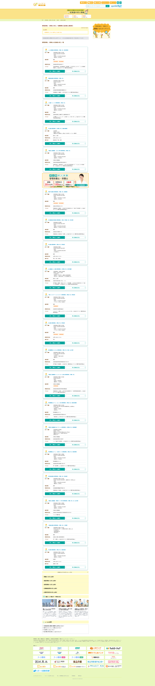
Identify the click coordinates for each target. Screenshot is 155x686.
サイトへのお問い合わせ (49, 675)
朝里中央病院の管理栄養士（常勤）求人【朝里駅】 (58, 191)
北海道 (58, 20)
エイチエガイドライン (37, 675)
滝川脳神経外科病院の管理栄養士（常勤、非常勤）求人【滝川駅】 (61, 220)
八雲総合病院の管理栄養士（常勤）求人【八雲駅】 (58, 525)
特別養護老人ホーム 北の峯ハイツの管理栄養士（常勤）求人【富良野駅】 (62, 451)
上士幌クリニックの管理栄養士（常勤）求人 (56, 102)
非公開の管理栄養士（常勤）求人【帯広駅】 (56, 244)
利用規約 (73, 675)
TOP (42, 20)
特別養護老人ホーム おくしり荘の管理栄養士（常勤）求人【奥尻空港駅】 (62, 402)
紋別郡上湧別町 (63, 20)
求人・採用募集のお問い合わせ (63, 675)
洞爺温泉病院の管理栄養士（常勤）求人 (56, 78)
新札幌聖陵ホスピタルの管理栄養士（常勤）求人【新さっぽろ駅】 (61, 350)
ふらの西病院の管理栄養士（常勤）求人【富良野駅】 (58, 50)
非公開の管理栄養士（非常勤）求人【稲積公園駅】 (58, 128)
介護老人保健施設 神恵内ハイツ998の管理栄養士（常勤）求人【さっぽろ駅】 (63, 500)
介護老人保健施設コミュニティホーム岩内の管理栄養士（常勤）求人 (61, 374)
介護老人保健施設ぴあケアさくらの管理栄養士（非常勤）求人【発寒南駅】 (62, 427)
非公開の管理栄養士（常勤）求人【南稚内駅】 (57, 549)
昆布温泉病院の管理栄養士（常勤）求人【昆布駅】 (58, 476)
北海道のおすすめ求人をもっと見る (65, 572)
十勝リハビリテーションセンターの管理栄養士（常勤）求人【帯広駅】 (61, 294)
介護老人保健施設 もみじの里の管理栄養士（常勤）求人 (59, 150)
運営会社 (79, 675)
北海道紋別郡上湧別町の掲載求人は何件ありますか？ (54, 625)
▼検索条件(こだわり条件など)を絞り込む (53, 32)
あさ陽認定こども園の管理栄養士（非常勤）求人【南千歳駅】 (60, 269)
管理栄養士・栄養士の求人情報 (50, 20)
